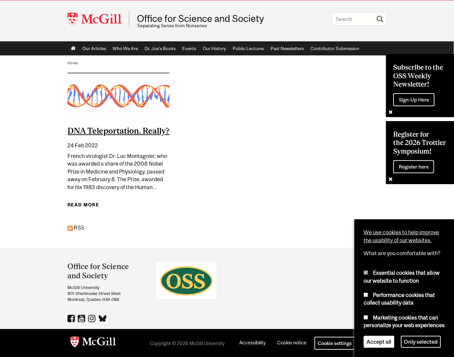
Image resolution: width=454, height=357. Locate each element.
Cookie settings (335, 343)
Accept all (379, 342)
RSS (78, 228)
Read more (83, 204)
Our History (214, 48)
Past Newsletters (287, 48)
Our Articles (94, 48)
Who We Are (125, 48)
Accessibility (252, 342)
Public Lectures (248, 48)
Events (189, 48)
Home (73, 48)
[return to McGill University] (93, 343)
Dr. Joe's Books (160, 48)
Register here (414, 167)
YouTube (82, 318)
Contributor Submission (334, 48)
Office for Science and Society (200, 19)
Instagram (92, 318)
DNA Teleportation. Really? (118, 130)
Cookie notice (291, 342)
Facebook (71, 318)
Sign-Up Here (414, 100)
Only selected (421, 342)
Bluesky (102, 318)
